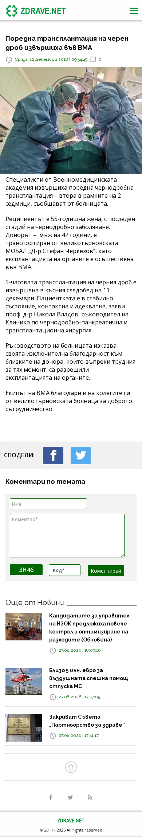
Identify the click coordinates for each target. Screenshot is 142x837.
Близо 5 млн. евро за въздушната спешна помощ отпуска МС (88, 678)
